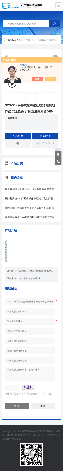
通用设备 (53, 39)
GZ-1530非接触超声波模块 (27, 278)
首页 (21, 39)
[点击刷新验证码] (28, 387)
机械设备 (41, 39)
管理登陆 (16, 438)
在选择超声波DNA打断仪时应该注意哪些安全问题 (31, 217)
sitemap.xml (38, 435)
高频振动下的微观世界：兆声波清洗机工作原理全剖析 (31, 208)
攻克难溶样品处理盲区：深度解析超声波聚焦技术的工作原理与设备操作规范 (31, 189)
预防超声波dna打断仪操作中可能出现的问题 (29, 198)
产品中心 (30, 39)
